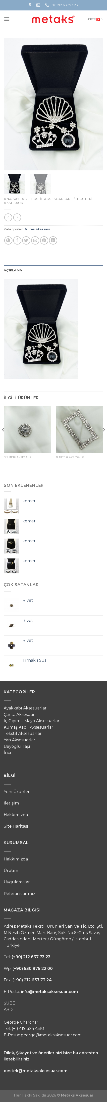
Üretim (11, 870)
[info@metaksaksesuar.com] (39, 5)
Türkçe (90, 19)
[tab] (53, 270)
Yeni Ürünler (17, 791)
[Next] (95, 104)
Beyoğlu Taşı (17, 746)
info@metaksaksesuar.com (49, 991)
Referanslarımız (19, 893)
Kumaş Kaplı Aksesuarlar (28, 727)
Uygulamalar (17, 882)
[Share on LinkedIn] (53, 240)
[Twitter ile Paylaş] (26, 240)
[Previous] (11, 104)
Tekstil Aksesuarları (50, 199)
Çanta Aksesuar (19, 714)
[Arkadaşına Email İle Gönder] (35, 240)
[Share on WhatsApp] (8, 240)
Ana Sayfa (14, 199)
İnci (7, 752)
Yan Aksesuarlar (19, 740)
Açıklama (13, 270)
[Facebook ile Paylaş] (17, 240)
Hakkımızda (16, 814)
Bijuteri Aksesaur (37, 229)
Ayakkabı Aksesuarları (26, 708)
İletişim (11, 803)
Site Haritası (16, 826)
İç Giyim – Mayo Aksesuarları (32, 720)
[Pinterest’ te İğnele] (44, 240)
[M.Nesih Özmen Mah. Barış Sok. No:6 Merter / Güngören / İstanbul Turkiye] (31, 5)
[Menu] (7, 19)
